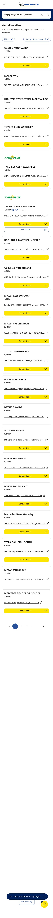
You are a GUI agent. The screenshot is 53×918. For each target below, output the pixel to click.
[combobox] (26, 15)
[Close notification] (44, 896)
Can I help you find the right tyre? (25, 896)
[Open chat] (44, 904)
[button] (41, 15)
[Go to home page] (29, 4)
